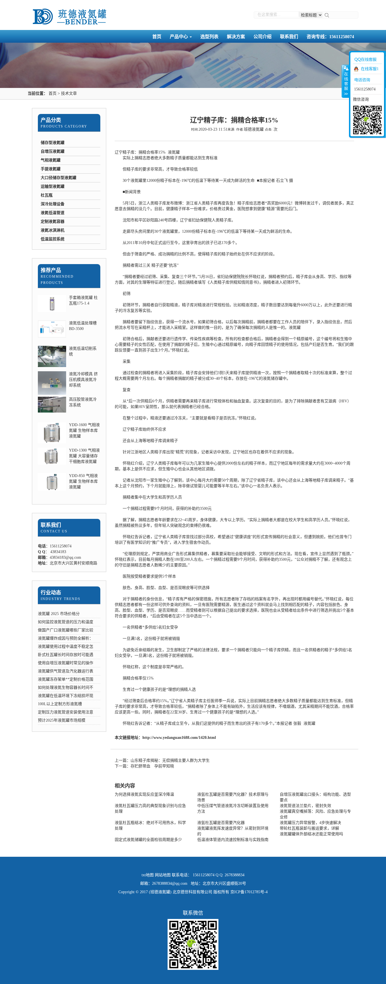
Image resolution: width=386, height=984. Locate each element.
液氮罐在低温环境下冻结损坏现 (65, 696)
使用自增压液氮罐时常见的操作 (65, 663)
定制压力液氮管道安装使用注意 (65, 712)
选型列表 (209, 36)
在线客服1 (370, 69)
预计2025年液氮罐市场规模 (61, 720)
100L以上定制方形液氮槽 (60, 704)
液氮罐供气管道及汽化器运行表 (65, 671)
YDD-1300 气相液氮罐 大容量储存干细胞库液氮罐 (84, 456)
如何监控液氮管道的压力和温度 (65, 622)
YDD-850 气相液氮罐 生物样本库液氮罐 (83, 481)
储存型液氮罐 (52, 143)
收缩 (346, 81)
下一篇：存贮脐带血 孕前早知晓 (144, 766)
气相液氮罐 (50, 160)
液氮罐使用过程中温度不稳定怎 (65, 646)
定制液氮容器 (52, 221)
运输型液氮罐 (52, 186)
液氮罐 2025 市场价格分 (59, 614)
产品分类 (51, 120)
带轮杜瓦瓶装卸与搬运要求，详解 (309, 828)
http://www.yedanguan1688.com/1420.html (179, 737)
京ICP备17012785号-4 (249, 892)
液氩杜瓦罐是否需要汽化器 (221, 823)
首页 (156, 36)
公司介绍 (262, 36)
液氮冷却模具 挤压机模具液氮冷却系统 (83, 379)
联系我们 (289, 36)
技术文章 (69, 93)
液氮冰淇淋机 (52, 230)
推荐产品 (51, 270)
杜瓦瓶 (47, 195)
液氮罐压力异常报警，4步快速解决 (310, 823)
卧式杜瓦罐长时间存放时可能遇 (65, 655)
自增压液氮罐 (52, 151)
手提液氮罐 (50, 169)
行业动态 (51, 592)
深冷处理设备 (52, 204)
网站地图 (163, 875)
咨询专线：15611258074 (330, 36)
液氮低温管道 (52, 213)
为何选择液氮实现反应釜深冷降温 (144, 794)
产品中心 (179, 36)
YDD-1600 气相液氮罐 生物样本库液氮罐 (84, 430)
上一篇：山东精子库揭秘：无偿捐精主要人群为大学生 (162, 760)
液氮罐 (174, 152)
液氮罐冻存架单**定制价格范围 (65, 679)
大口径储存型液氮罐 (58, 178)
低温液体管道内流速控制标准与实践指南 (232, 840)
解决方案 (236, 36)
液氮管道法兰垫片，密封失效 (305, 806)
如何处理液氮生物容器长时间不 (65, 687)
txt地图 (148, 875)
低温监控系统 (52, 239)
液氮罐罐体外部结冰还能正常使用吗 (311, 834)
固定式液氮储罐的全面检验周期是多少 (148, 840)
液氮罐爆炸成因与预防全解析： (65, 638)
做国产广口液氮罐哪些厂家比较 (65, 630)
